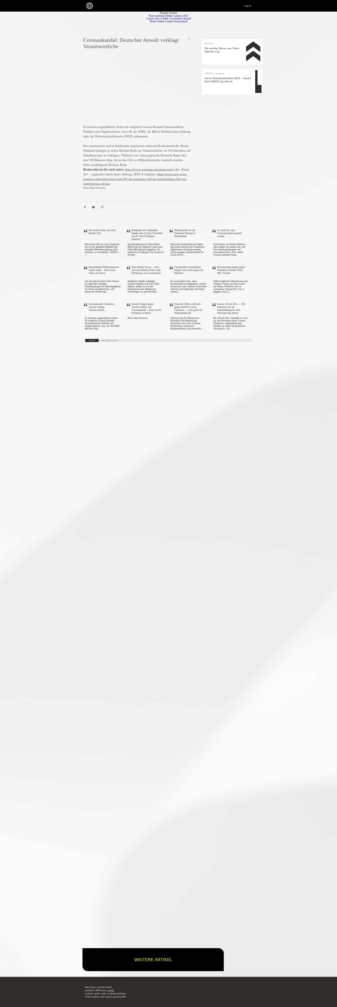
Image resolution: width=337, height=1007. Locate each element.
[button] (102, 242)
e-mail (111, 990)
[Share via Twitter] (93, 207)
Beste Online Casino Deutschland (168, 21)
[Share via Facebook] (85, 207)
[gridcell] (102, 243)
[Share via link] (102, 207)
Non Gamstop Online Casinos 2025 (168, 15)
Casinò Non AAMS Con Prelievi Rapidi (168, 18)
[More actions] (190, 39)
